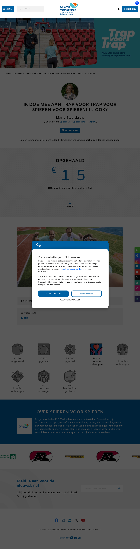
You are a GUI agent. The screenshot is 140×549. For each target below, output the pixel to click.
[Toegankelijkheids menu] (137, 3)
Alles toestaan (53, 294)
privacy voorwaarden (72, 269)
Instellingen (86, 294)
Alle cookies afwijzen (70, 300)
